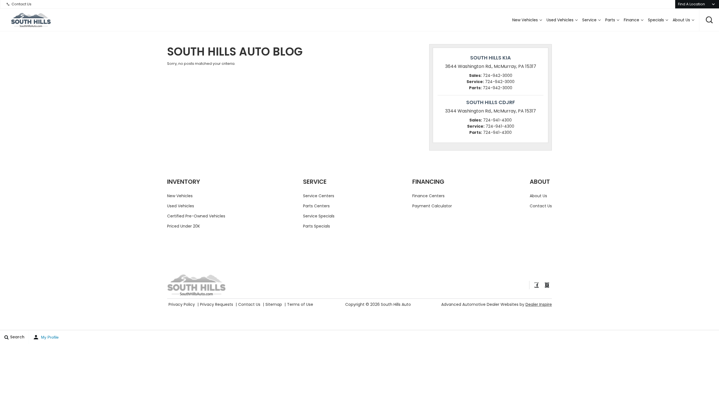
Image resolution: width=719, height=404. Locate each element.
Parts (610, 20)
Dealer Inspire (538, 304)
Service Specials (319, 216)
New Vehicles (525, 20)
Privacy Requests (216, 304)
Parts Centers (316, 206)
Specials (656, 20)
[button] (709, 20)
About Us (681, 20)
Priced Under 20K (183, 226)
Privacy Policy (182, 304)
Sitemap (273, 304)
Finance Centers (428, 196)
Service (589, 20)
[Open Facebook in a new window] (536, 285)
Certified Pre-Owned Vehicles (196, 216)
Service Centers (318, 196)
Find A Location (691, 4)
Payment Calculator (432, 206)
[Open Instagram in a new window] (547, 285)
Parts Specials (316, 226)
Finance (631, 20)
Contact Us (21, 4)
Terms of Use (300, 304)
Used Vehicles (560, 20)
